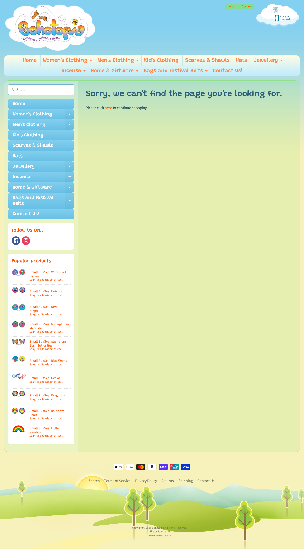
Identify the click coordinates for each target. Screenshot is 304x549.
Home (30, 60)
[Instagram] (26, 240)
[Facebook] (16, 240)
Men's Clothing (118, 62)
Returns (167, 480)
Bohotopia (158, 528)
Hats (241, 60)
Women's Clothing (68, 62)
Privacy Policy (146, 480)
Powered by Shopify (160, 535)
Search (94, 480)
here (108, 107)
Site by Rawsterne (160, 531)
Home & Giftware (115, 72)
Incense (74, 72)
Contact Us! (228, 71)
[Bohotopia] (50, 27)
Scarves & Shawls (207, 60)
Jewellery (269, 62)
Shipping (185, 480)
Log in (231, 6)
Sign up (247, 6)
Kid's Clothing (161, 60)
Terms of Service (117, 480)
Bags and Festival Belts (176, 72)
